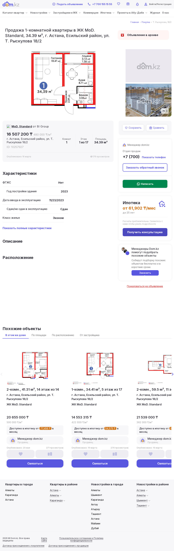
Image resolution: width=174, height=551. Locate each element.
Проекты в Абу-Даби (130, 12)
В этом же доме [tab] (15, 335)
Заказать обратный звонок (145, 167)
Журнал (155, 12)
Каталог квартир (13, 12)
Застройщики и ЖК (65, 12)
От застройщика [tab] (89, 335)
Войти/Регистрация (160, 4)
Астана (9, 499)
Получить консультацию (145, 232)
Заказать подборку (145, 273)
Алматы (9, 490)
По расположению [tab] (63, 335)
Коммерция (90, 12)
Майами (95, 523)
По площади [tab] (39, 335)
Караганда (11, 494)
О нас (165, 12)
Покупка (146, 22)
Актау (94, 504)
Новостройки (38, 12)
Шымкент (96, 494)
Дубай (95, 528)
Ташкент (96, 513)
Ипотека (105, 12)
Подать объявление (70, 4)
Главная (134, 22)
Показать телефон (154, 157)
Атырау (95, 509)
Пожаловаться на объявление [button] (145, 286)
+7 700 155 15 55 (102, 4)
